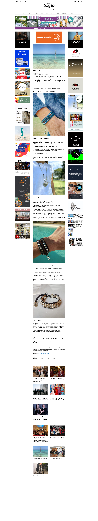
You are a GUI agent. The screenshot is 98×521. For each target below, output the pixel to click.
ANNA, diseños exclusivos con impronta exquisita (40, 459)
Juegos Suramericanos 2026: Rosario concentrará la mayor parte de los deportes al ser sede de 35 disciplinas (75, 216)
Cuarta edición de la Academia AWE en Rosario (57, 438)
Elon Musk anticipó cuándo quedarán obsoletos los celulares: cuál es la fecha (78, 221)
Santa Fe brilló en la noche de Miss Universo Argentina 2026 (57, 379)
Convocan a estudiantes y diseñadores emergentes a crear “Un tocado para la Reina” (40, 380)
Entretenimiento (65, 13)
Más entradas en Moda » (61, 363)
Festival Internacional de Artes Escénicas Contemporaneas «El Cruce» (77, 226)
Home (24, 13)
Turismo (52, 13)
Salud (37, 13)
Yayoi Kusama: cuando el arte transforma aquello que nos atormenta (77, 234)
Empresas (72, 13)
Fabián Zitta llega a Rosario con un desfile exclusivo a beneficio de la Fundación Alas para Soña (40, 418)
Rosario (29, 13)
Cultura (46, 13)
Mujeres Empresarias (45, 353)
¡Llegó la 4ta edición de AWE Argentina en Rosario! (56, 459)
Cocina (42, 13)
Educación (58, 13)
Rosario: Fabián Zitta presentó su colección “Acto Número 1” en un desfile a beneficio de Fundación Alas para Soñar (40, 399)
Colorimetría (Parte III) (38, 475)
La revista (21, 1)
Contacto (25, 1)
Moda (33, 13)
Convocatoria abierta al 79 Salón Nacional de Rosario (78, 230)
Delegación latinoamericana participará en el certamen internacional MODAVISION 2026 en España (57, 399)
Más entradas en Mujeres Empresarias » (59, 422)
